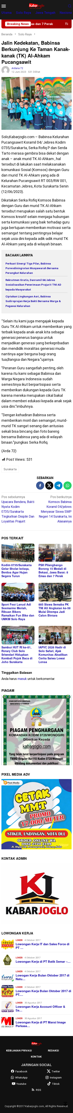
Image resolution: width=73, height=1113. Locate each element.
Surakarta (10, 469)
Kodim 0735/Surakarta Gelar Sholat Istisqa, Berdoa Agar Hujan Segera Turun (16, 570)
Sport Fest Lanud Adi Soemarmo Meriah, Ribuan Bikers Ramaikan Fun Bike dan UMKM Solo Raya (17, 611)
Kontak (36, 1056)
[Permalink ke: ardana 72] (5, 70)
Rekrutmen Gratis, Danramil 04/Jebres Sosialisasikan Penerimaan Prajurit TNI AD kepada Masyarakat (33, 285)
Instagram (56, 1077)
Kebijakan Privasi (19, 1050)
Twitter (56, 1071)
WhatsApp (21, 1077)
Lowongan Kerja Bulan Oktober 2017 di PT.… (43, 992)
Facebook (21, 1071)
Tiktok (56, 1083)
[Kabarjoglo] (36, 6)
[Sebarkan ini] (40, 485)
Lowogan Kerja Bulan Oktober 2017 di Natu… (42, 977)
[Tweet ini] (49, 485)
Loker (19, 940)
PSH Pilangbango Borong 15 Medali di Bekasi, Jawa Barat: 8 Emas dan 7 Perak (53, 570)
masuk (22, 679)
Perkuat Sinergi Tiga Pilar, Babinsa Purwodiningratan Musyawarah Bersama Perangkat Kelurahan (31, 268)
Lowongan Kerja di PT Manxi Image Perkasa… (41, 1024)
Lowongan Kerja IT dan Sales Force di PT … (42, 945)
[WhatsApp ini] (67, 485)
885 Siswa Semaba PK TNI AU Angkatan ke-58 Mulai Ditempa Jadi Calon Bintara (55, 609)
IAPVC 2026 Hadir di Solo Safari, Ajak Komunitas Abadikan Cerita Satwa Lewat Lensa (53, 654)
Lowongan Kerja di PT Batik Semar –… (43, 961)
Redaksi (53, 1050)
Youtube (21, 1083)
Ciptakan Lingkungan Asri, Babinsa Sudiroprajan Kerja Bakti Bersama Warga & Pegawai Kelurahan (33, 301)
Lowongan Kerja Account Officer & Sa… (40, 1008)
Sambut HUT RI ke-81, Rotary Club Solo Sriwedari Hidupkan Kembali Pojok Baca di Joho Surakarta (16, 654)
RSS (38, 1089)
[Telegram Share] (58, 485)
